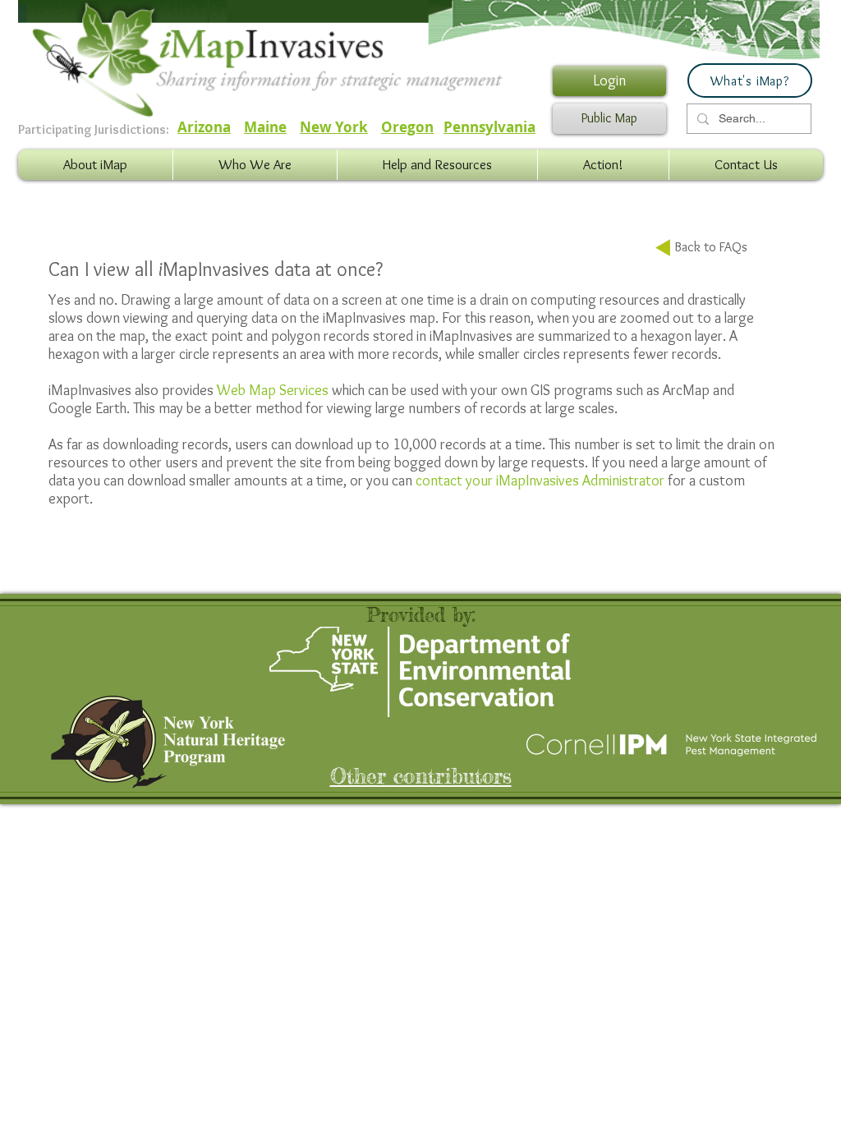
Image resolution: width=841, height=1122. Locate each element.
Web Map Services (273, 390)
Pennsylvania (489, 126)
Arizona (204, 126)
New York (334, 126)
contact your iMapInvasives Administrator (540, 480)
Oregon (407, 126)
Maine (265, 126)
